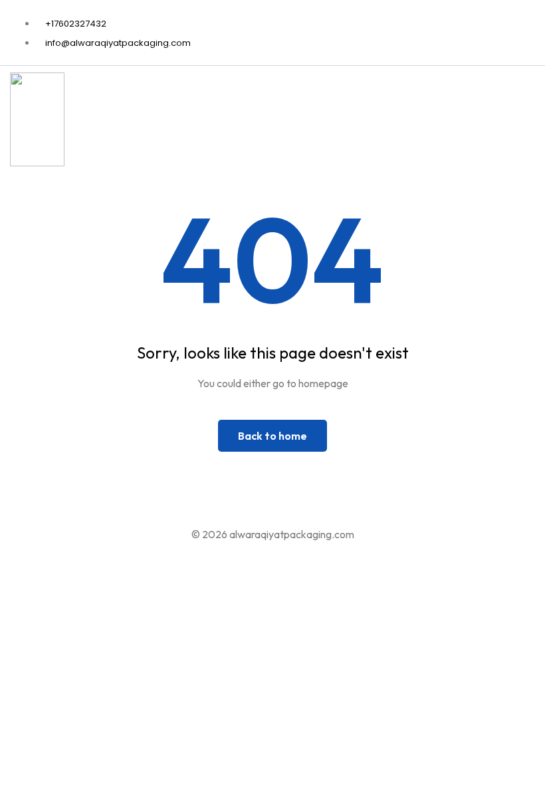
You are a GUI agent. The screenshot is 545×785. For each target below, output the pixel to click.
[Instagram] (539, 32)
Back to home (272, 435)
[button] (527, 122)
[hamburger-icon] (475, 122)
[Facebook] (531, 32)
